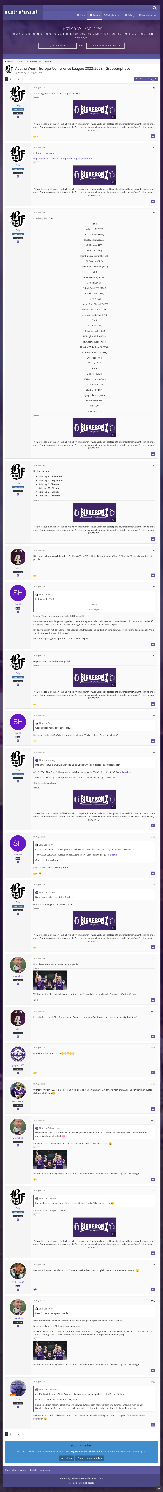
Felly (20, 72)
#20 (153, 1381)
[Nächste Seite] (22, 79)
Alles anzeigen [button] (94, 610)
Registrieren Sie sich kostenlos (86, 1451)
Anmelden (66, 1458)
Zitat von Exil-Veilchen (49, 1128)
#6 (154, 586)
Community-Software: (81, 1478)
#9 (154, 752)
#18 (153, 1264)
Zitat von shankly (47, 760)
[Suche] (155, 8)
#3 (154, 212)
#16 (153, 1120)
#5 (154, 550)
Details (126, 772)
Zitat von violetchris (48, 1198)
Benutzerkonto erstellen (90, 1458)
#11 (153, 884)
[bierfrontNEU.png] (94, 110)
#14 (153, 1047)
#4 (154, 465)
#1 (154, 87)
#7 (154, 655)
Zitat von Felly (46, 594)
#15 (153, 1083)
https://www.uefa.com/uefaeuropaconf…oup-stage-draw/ (61, 158)
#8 (154, 715)
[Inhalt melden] (153, 136)
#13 (153, 1011)
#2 (154, 147)
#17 (153, 1190)
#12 (153, 958)
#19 (153, 1300)
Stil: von (81, 1482)
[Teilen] (155, 79)
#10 (153, 836)
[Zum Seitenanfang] (159, 1488)
